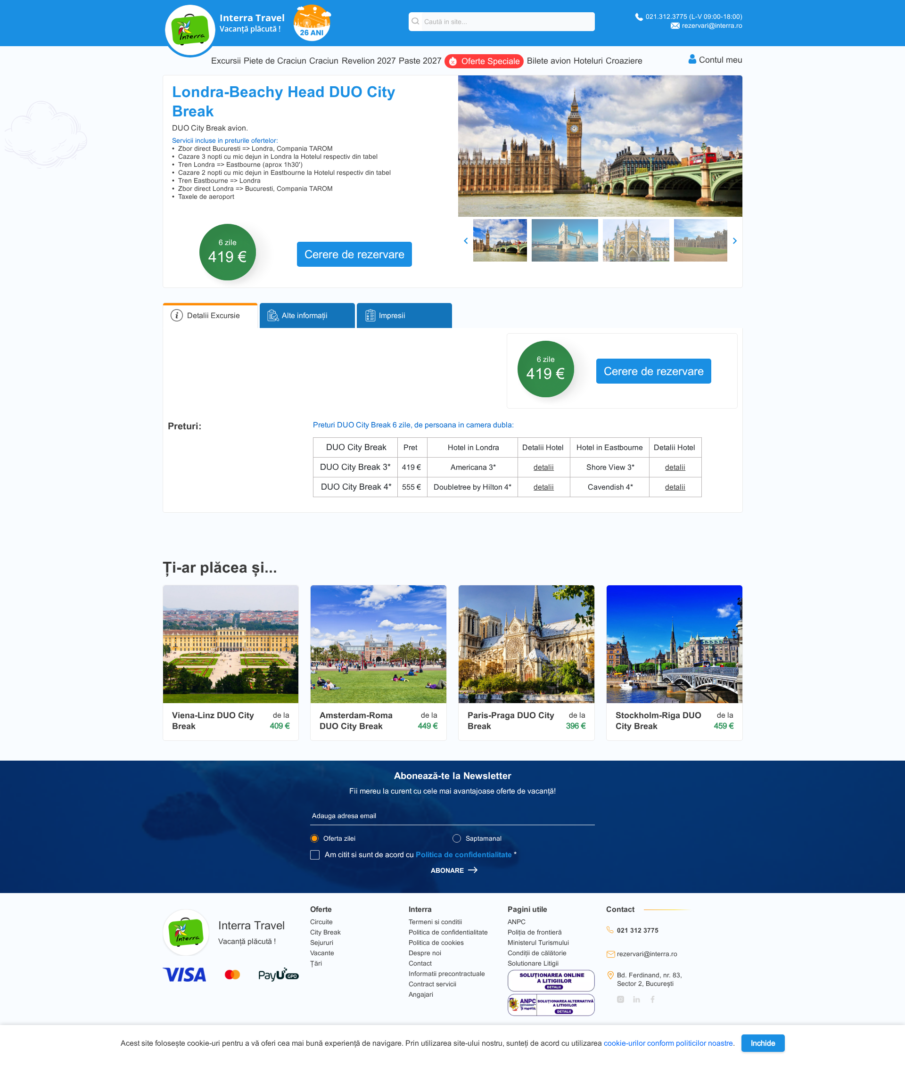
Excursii (226, 61)
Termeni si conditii (435, 922)
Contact (420, 963)
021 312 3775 (637, 930)
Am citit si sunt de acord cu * (421, 855)
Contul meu (720, 60)
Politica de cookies (436, 942)
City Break (325, 932)
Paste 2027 (420, 61)
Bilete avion (549, 61)
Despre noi (425, 953)
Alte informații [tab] (305, 316)
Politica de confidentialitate (464, 855)
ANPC (517, 922)
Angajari (421, 994)
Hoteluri (588, 61)
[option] (600, 146)
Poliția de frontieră (535, 932)
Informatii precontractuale (447, 973)
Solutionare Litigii (533, 963)
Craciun (323, 61)
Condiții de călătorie (537, 953)
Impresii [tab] (392, 316)
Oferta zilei (338, 838)
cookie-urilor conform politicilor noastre (668, 1043)
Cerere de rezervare (354, 254)
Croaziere (624, 61)
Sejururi (321, 942)
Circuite (321, 922)
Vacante (322, 953)
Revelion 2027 (369, 61)
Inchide (763, 1043)
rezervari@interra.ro (712, 25)
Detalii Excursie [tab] (213, 316)
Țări (316, 963)
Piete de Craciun (275, 61)
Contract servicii (432, 984)
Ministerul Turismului (538, 942)
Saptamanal (483, 838)
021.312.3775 (694, 16)
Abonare (448, 870)
